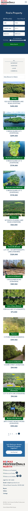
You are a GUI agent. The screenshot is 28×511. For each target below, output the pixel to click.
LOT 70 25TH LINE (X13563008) (14, 393)
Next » (19, 434)
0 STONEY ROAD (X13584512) (14, 337)
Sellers (5, 491)
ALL (14, 60)
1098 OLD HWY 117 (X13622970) (14, 309)
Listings (5, 493)
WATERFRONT (14, 63)
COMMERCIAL (14, 71)
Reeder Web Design (11, 507)
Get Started (14, 452)
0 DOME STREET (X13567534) (14, 365)
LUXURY (14, 68)
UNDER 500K (14, 65)
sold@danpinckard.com (13, 482)
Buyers (5, 488)
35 (16, 434)
